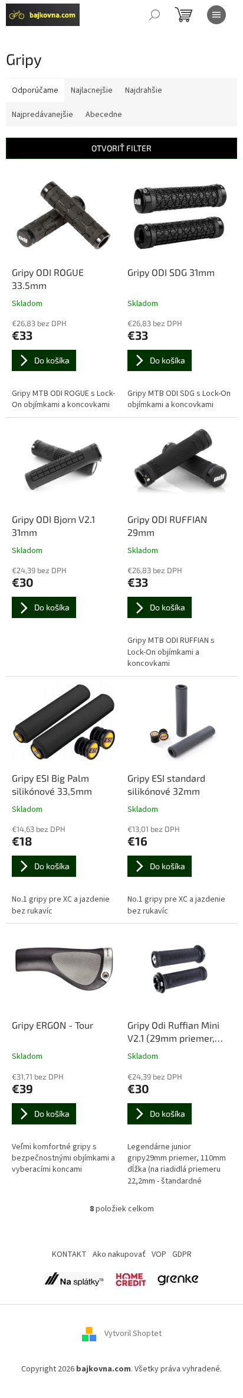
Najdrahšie (143, 90)
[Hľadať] (154, 15)
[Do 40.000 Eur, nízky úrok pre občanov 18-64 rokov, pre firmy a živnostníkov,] (74, 1279)
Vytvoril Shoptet (133, 1334)
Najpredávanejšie (42, 115)
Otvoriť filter (121, 148)
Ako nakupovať (119, 1254)
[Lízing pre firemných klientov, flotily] (177, 1279)
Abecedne (104, 115)
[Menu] (216, 15)
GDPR (182, 1254)
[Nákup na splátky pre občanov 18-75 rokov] (131, 1279)
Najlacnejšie (92, 90)
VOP (159, 1254)
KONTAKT (69, 1254)
